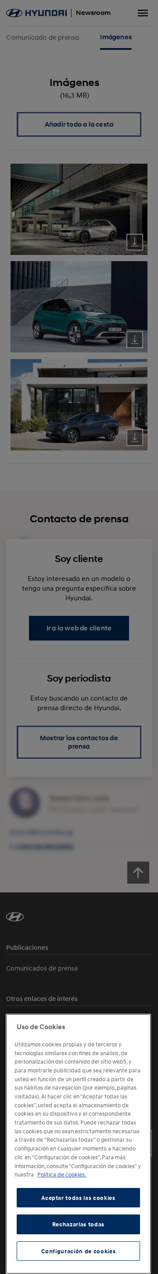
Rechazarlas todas (78, 1224)
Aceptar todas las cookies (78, 1197)
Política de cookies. (61, 1174)
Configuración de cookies (78, 1251)
